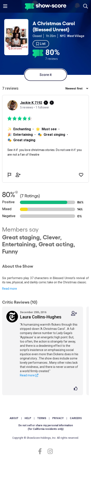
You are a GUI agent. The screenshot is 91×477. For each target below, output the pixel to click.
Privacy (58, 418)
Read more (9, 288)
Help (28, 418)
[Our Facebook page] (42, 451)
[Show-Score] (45, 7)
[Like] (76, 389)
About (14, 418)
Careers (76, 418)
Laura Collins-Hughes (40, 316)
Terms (41, 418)
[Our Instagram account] (49, 451)
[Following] (74, 313)
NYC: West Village (72, 36)
